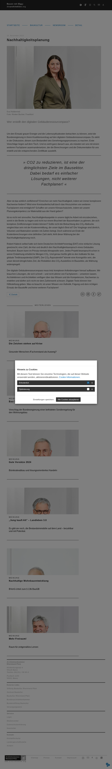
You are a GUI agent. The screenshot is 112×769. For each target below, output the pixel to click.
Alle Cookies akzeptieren (68, 399)
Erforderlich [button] (24, 383)
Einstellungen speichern (43, 399)
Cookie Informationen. (69, 377)
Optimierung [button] (24, 389)
